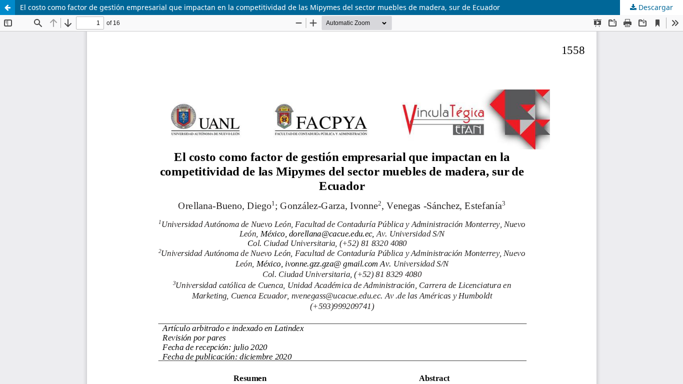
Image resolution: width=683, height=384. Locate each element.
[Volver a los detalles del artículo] (7, 7)
